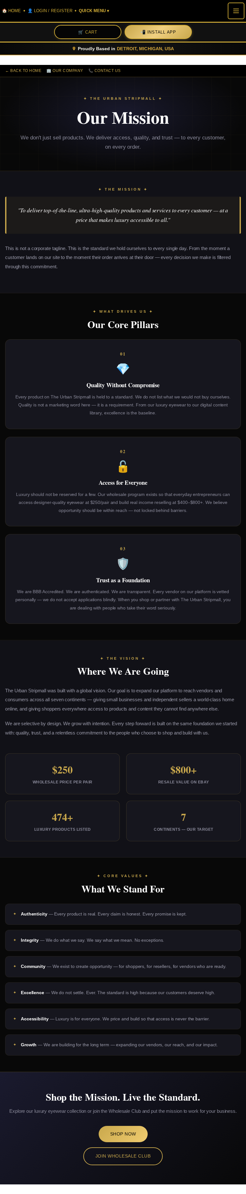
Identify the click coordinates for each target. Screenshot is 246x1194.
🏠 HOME (11, 10)
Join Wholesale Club (123, 1156)
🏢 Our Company (64, 70)
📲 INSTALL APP (158, 32)
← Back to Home (23, 70)
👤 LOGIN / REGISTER (50, 10)
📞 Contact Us (104, 70)
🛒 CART (87, 32)
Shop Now (123, 1133)
